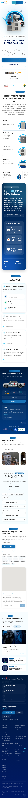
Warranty (4, 774)
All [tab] (3, 626)
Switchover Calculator (20, 748)
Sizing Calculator (19, 751)
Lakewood (4, 784)
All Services (4, 727)
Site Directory (20, 795)
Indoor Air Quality (6, 738)
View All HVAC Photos (9, 449)
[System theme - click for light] (24, 795)
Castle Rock (7, 786)
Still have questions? (13, 489)
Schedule (19, 2)
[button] (10, 458)
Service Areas (18, 760)
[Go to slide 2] (4, 423)
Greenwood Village (17, 786)
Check (22, 605)
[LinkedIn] (8, 682)
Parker (3, 786)
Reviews (4, 767)
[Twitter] (6, 682)
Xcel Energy (4, 748)
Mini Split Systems (6, 736)
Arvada (18, 784)
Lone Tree (11, 786)
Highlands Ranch (20, 783)
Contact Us (6, 716)
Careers (4, 776)
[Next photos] (24, 459)
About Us (4, 765)
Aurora (7, 784)
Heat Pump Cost (18, 729)
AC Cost (16, 734)
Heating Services (6, 729)
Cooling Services (6, 731)
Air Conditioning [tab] (19, 494)
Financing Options (19, 738)
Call (14, 2)
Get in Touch (13, 401)
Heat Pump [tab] (5, 497)
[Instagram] (11, 682)
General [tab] (4, 494)
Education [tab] (9, 626)
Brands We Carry (18, 755)
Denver (7, 783)
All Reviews (14, 397)
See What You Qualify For (12, 215)
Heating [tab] (11, 494)
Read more (7, 414)
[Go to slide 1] (2, 423)
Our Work (4, 769)
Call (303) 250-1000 (14, 65)
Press (3, 778)
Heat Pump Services (6, 734)
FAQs (16, 758)
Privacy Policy (10, 795)
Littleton (14, 783)
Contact (4, 771)
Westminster (22, 784)
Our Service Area (7, 550)
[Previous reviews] (21, 423)
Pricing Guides (18, 727)
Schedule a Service (7, 546)
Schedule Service (8, 712)
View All (16, 626)
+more (13, 563)
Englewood (11, 784)
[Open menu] (25, 2)
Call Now (19, 712)
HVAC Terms (15, 795)
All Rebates (4, 745)
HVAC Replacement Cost (20, 736)
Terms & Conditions (4, 795)
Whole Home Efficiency (7, 755)
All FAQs (10, 486)
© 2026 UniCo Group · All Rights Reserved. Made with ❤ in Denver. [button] (13, 792)
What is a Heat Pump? (19, 745)
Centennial (11, 783)
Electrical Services (6, 740)
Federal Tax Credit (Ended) (6, 758)
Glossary (17, 486)
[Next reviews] (24, 423)
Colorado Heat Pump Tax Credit (6, 751)
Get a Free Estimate (13, 60)
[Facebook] (3, 682)
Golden (15, 784)
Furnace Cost (18, 731)
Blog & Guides (18, 753)
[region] (14, 458)
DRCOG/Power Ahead (7, 753)
